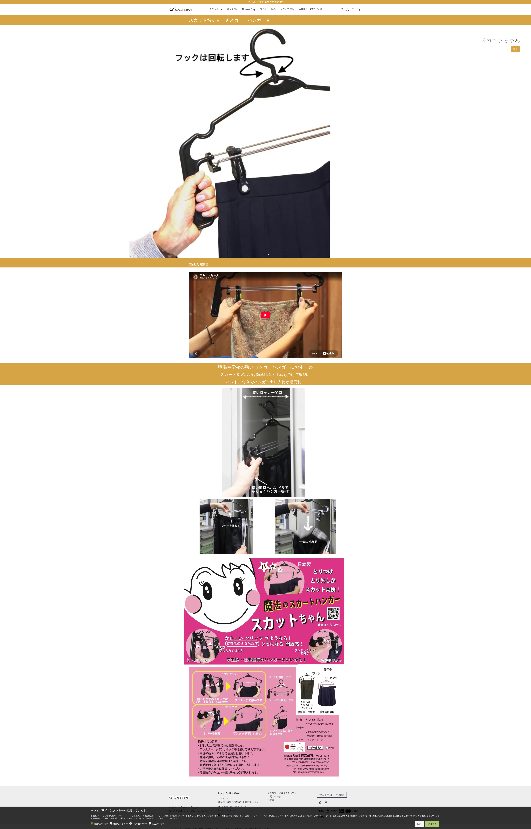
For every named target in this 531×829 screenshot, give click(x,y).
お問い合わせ (274, 796)
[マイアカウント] (347, 9)
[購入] (265, 141)
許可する (432, 824)
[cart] (358, 9)
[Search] (342, 9)
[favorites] (353, 9)
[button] (262, 254)
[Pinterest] (326, 802)
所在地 (271, 800)
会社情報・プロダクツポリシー (283, 792)
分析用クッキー (140, 823)
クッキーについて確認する (166, 818)
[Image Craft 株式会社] (180, 9)
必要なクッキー (101, 823)
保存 (419, 824)
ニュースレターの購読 (333, 794)
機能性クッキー (120, 823)
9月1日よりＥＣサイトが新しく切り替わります (265, 2)
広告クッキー (158, 823)
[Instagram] (320, 802)
